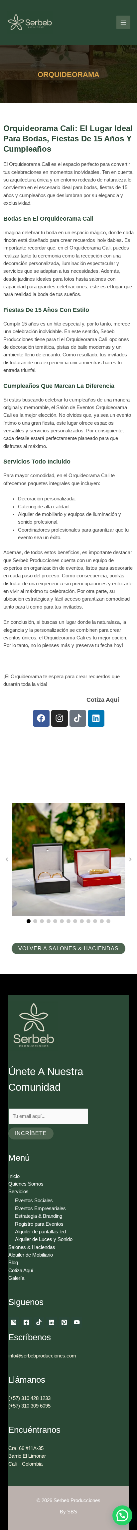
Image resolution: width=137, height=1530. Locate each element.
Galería (16, 1278)
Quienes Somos (26, 1184)
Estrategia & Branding (38, 1216)
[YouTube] (76, 1322)
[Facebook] (26, 1322)
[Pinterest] (64, 1322)
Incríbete (31, 1133)
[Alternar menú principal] (123, 23)
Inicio (14, 1176)
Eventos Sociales (34, 1200)
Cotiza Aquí (61, 699)
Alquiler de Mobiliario (30, 1255)
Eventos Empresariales (40, 1208)
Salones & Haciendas (31, 1247)
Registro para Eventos (39, 1224)
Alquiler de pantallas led (40, 1231)
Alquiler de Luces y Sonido (43, 1239)
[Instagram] (13, 1322)
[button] (29, 921)
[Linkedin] (51, 1322)
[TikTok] (39, 1322)
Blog (13, 1262)
